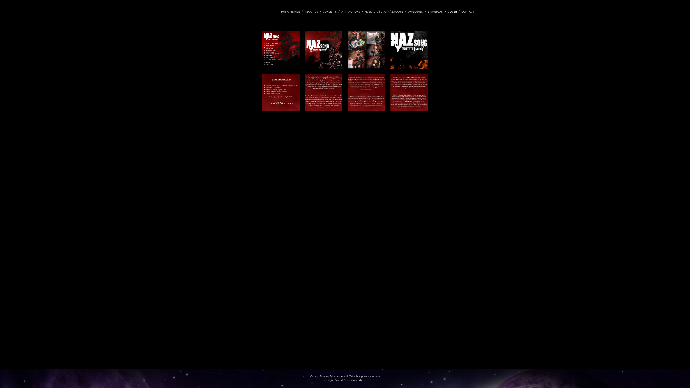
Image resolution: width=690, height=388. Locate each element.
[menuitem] (291, 11)
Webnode (356, 380)
